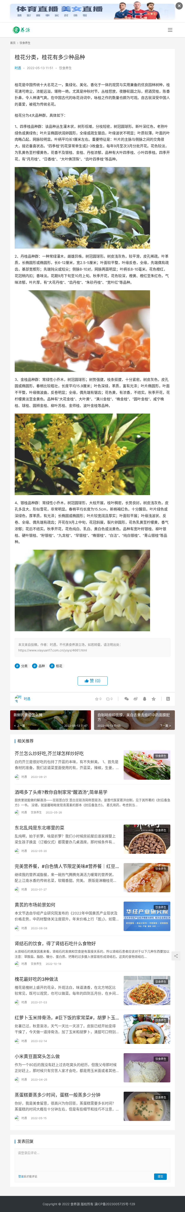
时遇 (18, 68)
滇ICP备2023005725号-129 (114, 1204)
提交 (160, 1176)
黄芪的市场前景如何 (35, 905)
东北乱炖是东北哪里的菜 (39, 828)
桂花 (59, 666)
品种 (42, 666)
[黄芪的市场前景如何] (147, 916)
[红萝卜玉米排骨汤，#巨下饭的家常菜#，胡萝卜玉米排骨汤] (147, 1029)
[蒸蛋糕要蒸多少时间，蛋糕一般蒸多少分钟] (147, 1106)
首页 (13, 43)
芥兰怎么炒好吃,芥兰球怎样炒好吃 (49, 753)
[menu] (170, 30)
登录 (21, 1176)
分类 (24, 666)
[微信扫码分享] (127, 699)
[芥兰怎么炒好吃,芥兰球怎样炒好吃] (147, 764)
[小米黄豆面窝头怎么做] (147, 1067)
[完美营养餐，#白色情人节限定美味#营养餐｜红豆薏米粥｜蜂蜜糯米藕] (147, 877)
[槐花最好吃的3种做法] (147, 990)
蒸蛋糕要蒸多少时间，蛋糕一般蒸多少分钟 (57, 1095)
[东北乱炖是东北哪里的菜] (147, 839)
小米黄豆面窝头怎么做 (37, 1056)
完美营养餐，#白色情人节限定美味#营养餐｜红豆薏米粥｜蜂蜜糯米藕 (65, 866)
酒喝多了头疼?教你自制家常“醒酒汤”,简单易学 (61, 792)
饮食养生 (65, 68)
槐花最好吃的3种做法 (36, 979)
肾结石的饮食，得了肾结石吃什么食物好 (55, 943)
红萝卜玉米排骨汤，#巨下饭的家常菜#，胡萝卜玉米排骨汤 (65, 1018)
